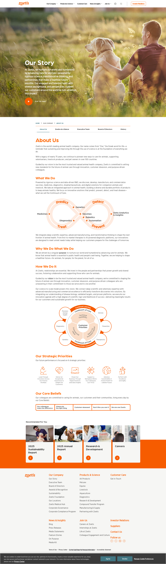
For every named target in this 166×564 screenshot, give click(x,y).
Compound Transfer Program (92, 504)
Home (38, 123)
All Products (85, 479)
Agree (108, 559)
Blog (51, 524)
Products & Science (66, 4)
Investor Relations (138, 4)
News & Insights (95, 4)
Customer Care (82, 4)
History (123, 129)
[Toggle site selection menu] (115, 3)
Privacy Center (63, 550)
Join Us (107, 4)
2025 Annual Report (65, 447)
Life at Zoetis (85, 531)
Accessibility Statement (104, 550)
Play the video (40, 101)
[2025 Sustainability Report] (39, 433)
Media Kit (53, 542)
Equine (82, 486)
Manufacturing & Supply (90, 508)
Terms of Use (53, 550)
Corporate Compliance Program (62, 511)
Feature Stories (55, 535)
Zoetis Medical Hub (57, 504)
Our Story (53, 479)
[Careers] (126, 433)
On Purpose (54, 539)
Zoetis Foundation (56, 497)
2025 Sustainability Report (36, 449)
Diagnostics (85, 497)
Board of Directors (105, 129)
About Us (59, 123)
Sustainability (54, 493)
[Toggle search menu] (121, 3)
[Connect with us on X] (116, 541)
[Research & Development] (97, 433)
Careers (120, 446)
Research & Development (94, 447)
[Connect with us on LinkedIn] (120, 541)
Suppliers (115, 526)
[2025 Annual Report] (68, 433)
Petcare (83, 482)
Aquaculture (85, 493)
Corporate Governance (58, 508)
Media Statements (56, 531)
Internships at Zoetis (88, 528)
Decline (124, 559)
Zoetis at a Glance (62, 129)
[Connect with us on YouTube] (124, 541)
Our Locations (55, 500)
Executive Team (83, 129)
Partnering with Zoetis (89, 511)
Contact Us (116, 531)
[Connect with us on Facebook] (111, 541)
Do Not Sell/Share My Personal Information (82, 550)
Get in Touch (115, 479)
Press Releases (55, 528)
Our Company (51, 4)
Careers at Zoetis (87, 524)
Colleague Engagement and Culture (95, 535)
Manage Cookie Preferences (144, 559)
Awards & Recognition (58, 490)
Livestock (84, 490)
